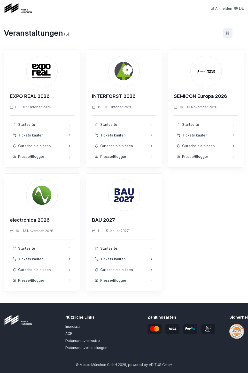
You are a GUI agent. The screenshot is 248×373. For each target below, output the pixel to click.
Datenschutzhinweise (82, 341)
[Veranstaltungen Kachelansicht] (227, 33)
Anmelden (223, 8)
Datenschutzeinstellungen (86, 348)
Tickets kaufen (30, 135)
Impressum (73, 326)
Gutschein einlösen (34, 146)
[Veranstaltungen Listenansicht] (239, 33)
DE (241, 8)
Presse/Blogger (31, 156)
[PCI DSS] (236, 331)
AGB (68, 333)
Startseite (26, 124)
